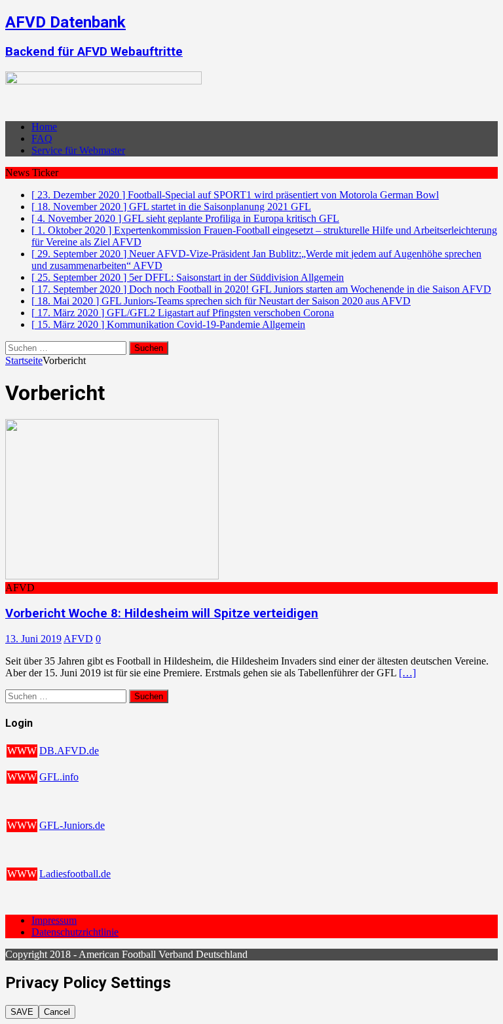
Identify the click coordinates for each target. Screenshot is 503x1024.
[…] (407, 672)
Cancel (57, 1012)
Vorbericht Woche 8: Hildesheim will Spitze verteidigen (161, 613)
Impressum (54, 920)
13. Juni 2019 (33, 638)
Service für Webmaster (78, 150)
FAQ (41, 138)
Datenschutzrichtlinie (75, 932)
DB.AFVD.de (69, 750)
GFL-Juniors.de (72, 825)
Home (44, 126)
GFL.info (59, 776)
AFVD (78, 638)
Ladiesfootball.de (75, 873)
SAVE (21, 1012)
